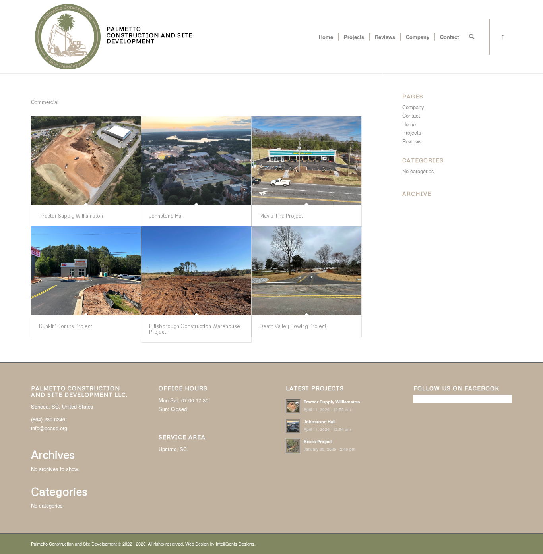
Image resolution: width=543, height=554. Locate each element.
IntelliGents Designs (235, 543)
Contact (411, 115)
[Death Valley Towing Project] (306, 270)
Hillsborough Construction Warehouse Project (194, 329)
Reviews (412, 141)
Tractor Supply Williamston (71, 215)
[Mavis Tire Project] (306, 160)
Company (413, 107)
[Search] (471, 37)
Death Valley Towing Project (293, 326)
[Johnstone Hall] (196, 160)
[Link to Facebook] (502, 37)
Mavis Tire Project (281, 215)
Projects (411, 132)
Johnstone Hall (166, 215)
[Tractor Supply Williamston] (86, 160)
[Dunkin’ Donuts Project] (86, 270)
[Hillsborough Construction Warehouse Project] (196, 270)
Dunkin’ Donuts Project (65, 326)
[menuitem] (326, 37)
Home (409, 124)
